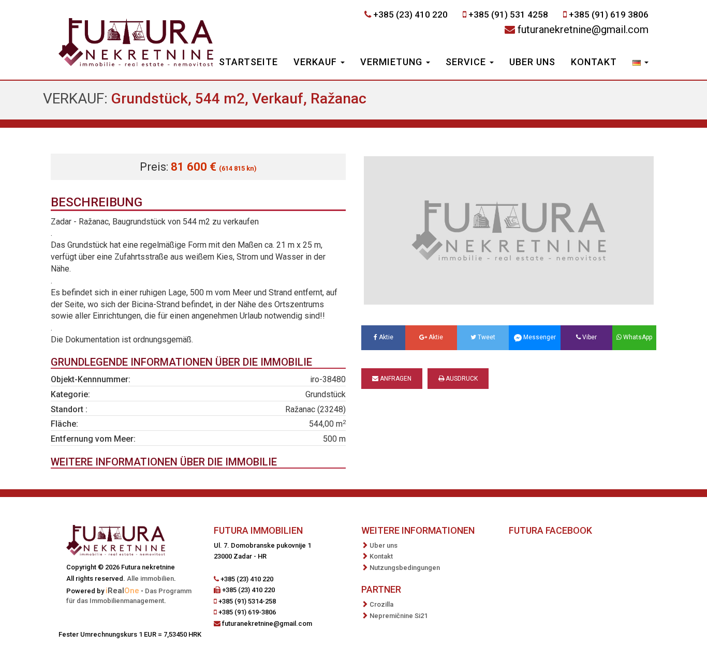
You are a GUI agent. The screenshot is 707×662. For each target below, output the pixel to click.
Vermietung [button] (392, 61)
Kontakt (594, 61)
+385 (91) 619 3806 (609, 14)
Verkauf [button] (316, 61)
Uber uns (532, 61)
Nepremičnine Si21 (399, 616)
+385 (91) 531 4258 (508, 14)
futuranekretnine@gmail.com (583, 29)
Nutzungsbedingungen (405, 567)
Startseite (248, 61)
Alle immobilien (150, 578)
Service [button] (467, 61)
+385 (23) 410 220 (410, 14)
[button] (640, 63)
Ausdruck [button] (461, 378)
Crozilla (381, 604)
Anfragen (394, 378)
